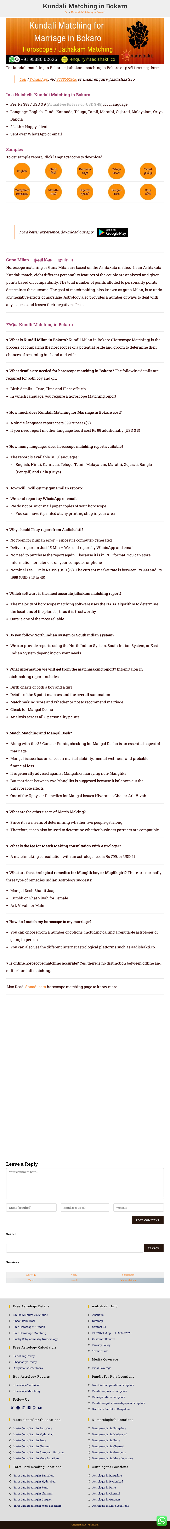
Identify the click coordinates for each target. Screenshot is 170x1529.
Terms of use (100, 1351)
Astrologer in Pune (104, 1487)
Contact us (99, 1327)
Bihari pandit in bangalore (108, 1397)
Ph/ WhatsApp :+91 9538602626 (111, 1333)
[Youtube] (40, 1408)
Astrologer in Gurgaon (106, 1499)
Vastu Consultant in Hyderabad (33, 1434)
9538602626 (66, 79)
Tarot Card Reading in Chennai (32, 1493)
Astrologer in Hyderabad (107, 1481)
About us (97, 1315)
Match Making (128, 1280)
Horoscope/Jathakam (27, 1385)
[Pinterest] (34, 1408)
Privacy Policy (101, 1345)
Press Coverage (101, 1368)
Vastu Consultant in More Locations (36, 1458)
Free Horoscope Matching (29, 1333)
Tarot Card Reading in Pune (30, 1487)
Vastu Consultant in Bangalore (32, 1428)
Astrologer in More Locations (110, 1505)
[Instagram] (23, 1408)
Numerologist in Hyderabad (109, 1434)
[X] (12, 1408)
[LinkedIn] (29, 1408)
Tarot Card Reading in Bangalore (33, 1475)
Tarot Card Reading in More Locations (37, 1505)
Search (153, 1248)
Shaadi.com (35, 986)
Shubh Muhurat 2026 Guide (30, 1315)
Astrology (31, 1274)
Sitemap (97, 1321)
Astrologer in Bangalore (107, 1475)
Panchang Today (24, 1356)
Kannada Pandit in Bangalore (111, 1409)
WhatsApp (38, 79)
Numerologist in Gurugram (109, 1452)
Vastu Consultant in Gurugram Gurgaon (38, 1452)
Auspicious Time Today (28, 1368)
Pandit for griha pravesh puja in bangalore (118, 1403)
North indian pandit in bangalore (113, 1385)
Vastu (74, 1274)
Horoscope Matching (26, 1391)
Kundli (74, 1280)
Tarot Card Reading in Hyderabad (34, 1481)
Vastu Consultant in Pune (29, 1440)
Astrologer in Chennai (106, 1493)
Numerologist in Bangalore (109, 1428)
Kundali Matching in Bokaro (88, 12)
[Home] (66, 12)
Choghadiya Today (25, 1362)
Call (22, 79)
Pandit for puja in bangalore (109, 1391)
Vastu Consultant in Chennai (31, 1446)
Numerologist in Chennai (108, 1446)
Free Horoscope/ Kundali (29, 1327)
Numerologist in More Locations (112, 1458)
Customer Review (103, 1339)
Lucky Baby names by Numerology (35, 1339)
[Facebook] (18, 1408)
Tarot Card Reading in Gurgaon (32, 1499)
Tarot (31, 1280)
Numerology (128, 1274)
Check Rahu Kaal (24, 1321)
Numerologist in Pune (106, 1440)
